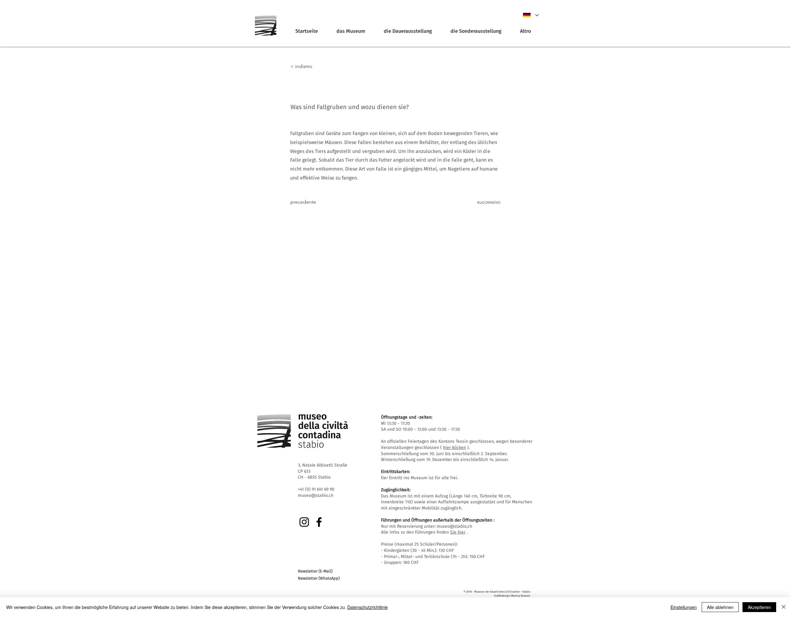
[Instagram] (304, 522)
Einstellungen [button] (683, 607)
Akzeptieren (759, 607)
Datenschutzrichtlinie (367, 607)
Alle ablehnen (720, 607)
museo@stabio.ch (454, 526)
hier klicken (454, 447)
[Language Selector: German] (530, 15)
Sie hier (457, 532)
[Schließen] (783, 607)
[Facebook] (319, 522)
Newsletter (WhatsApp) (319, 578)
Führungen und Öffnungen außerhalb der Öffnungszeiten (436, 520)
